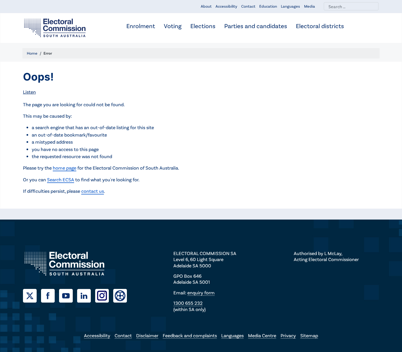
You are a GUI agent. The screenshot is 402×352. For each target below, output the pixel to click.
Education (268, 6)
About (206, 6)
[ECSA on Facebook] (50, 295)
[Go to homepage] (55, 27)
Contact (248, 6)
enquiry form (201, 292)
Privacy (288, 335)
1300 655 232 (188, 303)
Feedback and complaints (190, 335)
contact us (92, 191)
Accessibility (226, 6)
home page (64, 168)
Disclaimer (147, 335)
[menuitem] (140, 26)
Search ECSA (60, 179)
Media (309, 6)
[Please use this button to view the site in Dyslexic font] (120, 295)
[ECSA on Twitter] (32, 295)
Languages (290, 6)
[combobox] (351, 6)
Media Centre (262, 335)
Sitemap (309, 335)
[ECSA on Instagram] (104, 295)
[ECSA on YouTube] (68, 295)
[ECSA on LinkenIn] (86, 295)
